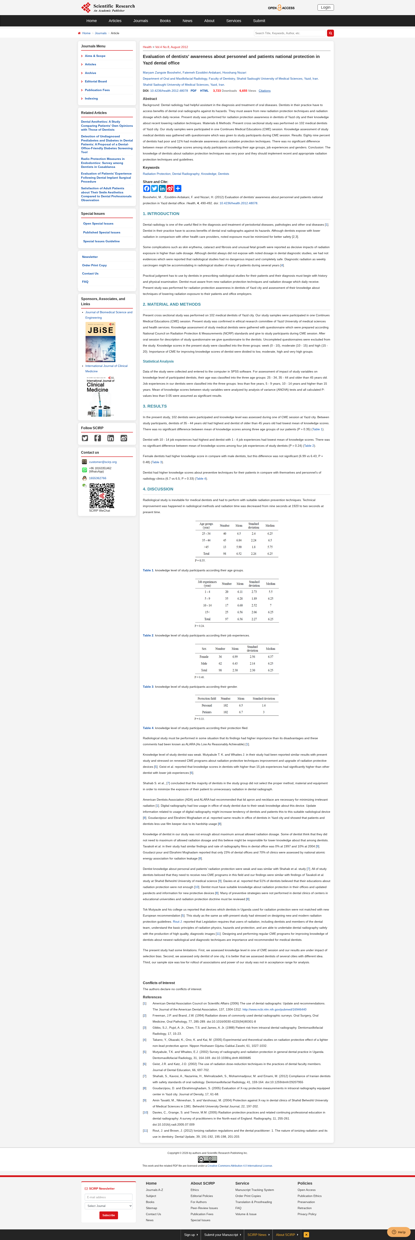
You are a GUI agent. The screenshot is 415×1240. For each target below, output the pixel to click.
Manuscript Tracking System (254, 1190)
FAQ (85, 281)
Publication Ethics (310, 1196)
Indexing (91, 98)
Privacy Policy (307, 1214)
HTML (204, 90)
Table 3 (157, 462)
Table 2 (309, 445)
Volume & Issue (246, 1214)
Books (165, 21)
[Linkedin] (110, 438)
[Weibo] (124, 438)
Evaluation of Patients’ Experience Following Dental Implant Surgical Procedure (106, 177)
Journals (140, 21)
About (209, 21)
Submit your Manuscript (221, 1235)
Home (91, 21)
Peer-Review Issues (204, 1208)
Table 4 (201, 478)
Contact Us (90, 273)
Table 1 (317, 429)
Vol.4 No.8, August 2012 (171, 47)
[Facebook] (97, 438)
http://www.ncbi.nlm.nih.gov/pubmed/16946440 (274, 1009)
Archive (90, 73)
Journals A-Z (154, 1190)
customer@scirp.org (103, 462)
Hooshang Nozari (234, 72)
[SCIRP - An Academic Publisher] (108, 7)
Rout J (177, 921)
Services (233, 21)
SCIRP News (257, 1235)
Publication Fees (97, 90)
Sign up (189, 1235)
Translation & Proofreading (253, 1202)
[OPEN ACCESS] (281, 7)
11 (218, 933)
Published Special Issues (101, 232)
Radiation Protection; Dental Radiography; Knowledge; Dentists (186, 173)
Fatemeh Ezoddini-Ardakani (202, 72)
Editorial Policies (202, 1196)
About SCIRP (203, 1183)
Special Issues (200, 1220)
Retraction (305, 1208)
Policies (305, 1183)
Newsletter (90, 257)
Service (242, 1183)
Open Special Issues (98, 223)
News (187, 21)
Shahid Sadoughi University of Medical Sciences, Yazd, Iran (183, 84)
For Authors (199, 1202)
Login (325, 7)
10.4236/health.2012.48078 (169, 90)
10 (196, 887)
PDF (194, 90)
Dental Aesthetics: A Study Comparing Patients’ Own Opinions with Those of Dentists (107, 125)
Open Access (307, 1190)
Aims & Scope (95, 56)
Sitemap (151, 1208)
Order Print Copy (94, 265)
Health (147, 47)
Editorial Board (96, 81)
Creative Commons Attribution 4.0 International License (240, 1165)
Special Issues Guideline (101, 241)
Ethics (195, 1190)
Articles (115, 21)
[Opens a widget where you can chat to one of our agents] (399, 1232)
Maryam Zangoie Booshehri (162, 72)
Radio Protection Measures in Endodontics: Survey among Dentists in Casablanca (103, 163)
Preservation (306, 1202)
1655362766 (97, 478)
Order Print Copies (248, 1196)
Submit (259, 21)
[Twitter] (85, 438)
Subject (151, 1196)
